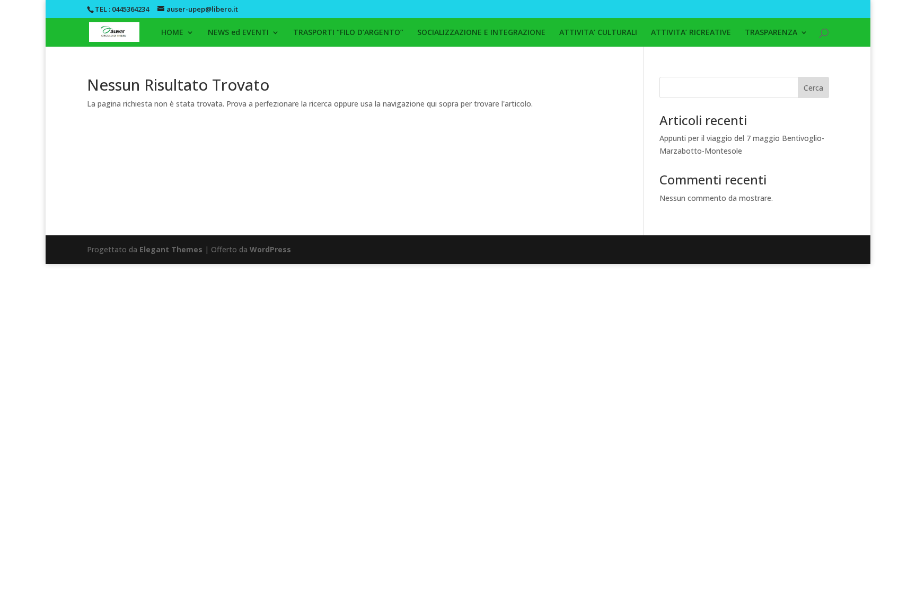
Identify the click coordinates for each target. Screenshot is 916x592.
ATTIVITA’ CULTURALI (598, 33)
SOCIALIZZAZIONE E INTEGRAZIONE (481, 33)
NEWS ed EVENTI (238, 33)
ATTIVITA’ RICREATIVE (691, 33)
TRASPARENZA (771, 33)
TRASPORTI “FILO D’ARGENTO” (348, 33)
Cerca (813, 88)
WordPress (270, 249)
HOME (172, 33)
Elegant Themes (170, 249)
